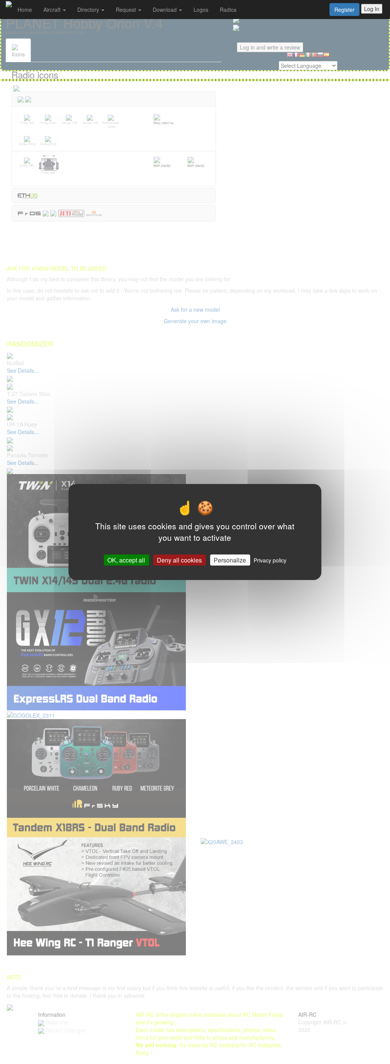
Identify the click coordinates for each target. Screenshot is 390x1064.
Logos (200, 9)
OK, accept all (126, 560)
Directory (89, 9)
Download (165, 9)
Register (344, 9)
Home (25, 9)
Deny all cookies (179, 560)
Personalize (230, 560)
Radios (228, 9)
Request (126, 9)
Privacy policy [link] (270, 560)
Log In (371, 9)
